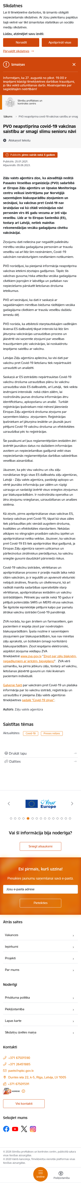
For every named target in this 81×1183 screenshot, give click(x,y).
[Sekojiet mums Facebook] (6, 1129)
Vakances (11, 935)
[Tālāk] (72, 803)
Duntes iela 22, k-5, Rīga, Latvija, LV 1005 (37, 1077)
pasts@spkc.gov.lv (21, 1071)
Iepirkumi (11, 947)
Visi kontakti (24, 1104)
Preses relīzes (52, 733)
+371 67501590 (19, 1058)
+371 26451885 (19, 1064)
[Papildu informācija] (23, 1091)
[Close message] (74, 64)
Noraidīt (21, 42)
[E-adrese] (11, 1091)
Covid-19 (31, 733)
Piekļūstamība (14, 1009)
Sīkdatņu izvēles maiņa (20, 1032)
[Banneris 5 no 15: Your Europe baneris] (40, 804)
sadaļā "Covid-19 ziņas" (38, 700)
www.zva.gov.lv (31, 656)
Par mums (12, 970)
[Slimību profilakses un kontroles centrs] (42, 107)
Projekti (10, 958)
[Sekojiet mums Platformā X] (24, 1129)
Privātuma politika (17, 997)
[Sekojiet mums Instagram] (33, 1129)
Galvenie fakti (12, 685)
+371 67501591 (18, 1084)
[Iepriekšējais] (9, 803)
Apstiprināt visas (60, 42)
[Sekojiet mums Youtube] (15, 1128)
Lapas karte (13, 1021)
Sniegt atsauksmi (40, 846)
